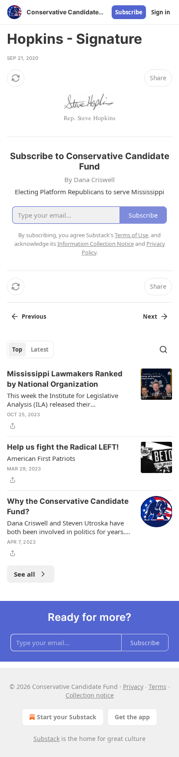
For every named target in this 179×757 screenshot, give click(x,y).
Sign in (160, 12)
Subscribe (129, 12)
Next (150, 316)
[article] (89, 400)
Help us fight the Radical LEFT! (63, 447)
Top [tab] (17, 349)
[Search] (163, 349)
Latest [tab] (40, 349)
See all (24, 574)
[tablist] (30, 349)
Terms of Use (131, 235)
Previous (34, 316)
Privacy (133, 686)
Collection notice (90, 695)
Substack (46, 738)
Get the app (132, 717)
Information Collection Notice (95, 244)
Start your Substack (66, 717)
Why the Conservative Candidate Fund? (68, 506)
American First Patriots (41, 458)
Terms (157, 686)
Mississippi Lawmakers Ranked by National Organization (65, 378)
